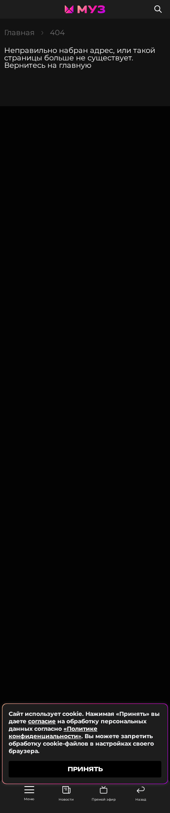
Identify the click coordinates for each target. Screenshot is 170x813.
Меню (29, 799)
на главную (69, 65)
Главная (19, 32)
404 (57, 32)
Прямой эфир (104, 799)
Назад (140, 799)
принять (85, 768)
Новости (66, 799)
